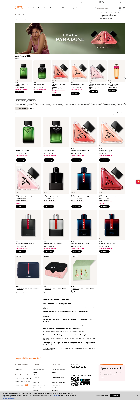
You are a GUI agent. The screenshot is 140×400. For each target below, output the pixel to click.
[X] (119, 12)
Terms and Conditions (10, 396)
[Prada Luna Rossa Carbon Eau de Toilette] (56, 229)
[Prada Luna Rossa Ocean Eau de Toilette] (84, 183)
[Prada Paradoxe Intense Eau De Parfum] (60, 76)
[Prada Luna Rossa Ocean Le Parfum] (112, 229)
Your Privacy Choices (103, 395)
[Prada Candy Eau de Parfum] (116, 74)
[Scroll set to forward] (125, 104)
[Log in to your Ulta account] (120, 8)
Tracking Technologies (9, 398)
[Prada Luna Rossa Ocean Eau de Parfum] (84, 229)
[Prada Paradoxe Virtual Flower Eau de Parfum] (97, 75)
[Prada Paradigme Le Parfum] (42, 75)
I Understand (115, 395)
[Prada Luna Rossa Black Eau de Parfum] (56, 183)
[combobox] (121, 113)
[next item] (125, 78)
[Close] (137, 395)
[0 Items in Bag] (124, 8)
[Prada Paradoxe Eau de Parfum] (79, 76)
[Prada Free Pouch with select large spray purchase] (28, 272)
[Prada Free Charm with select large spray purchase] (84, 272)
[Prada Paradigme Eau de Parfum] (23, 75)
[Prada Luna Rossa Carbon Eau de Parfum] (28, 229)
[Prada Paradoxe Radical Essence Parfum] (112, 183)
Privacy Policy (55, 395)
